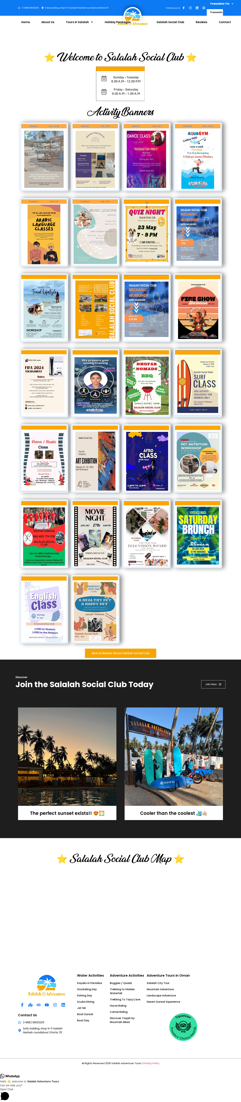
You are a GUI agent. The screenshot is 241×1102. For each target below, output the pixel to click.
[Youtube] (47, 1005)
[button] (120, 1094)
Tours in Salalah (77, 22)
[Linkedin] (197, 8)
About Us (47, 22)
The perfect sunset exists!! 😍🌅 (67, 813)
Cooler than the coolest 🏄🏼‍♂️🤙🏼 (174, 813)
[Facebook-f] (184, 8)
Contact (225, 22)
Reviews (201, 22)
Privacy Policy (151, 1063)
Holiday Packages (118, 22)
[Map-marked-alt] (30, 1005)
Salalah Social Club (170, 22)
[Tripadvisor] (38, 1005)
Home (25, 22)
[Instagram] (190, 8)
